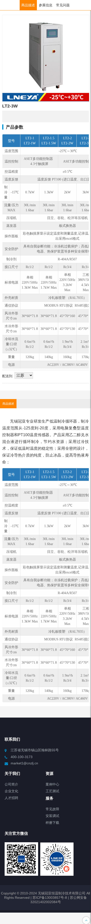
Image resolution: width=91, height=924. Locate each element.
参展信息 (45, 5)
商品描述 (28, 5)
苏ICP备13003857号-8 (49, 897)
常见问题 (63, 5)
